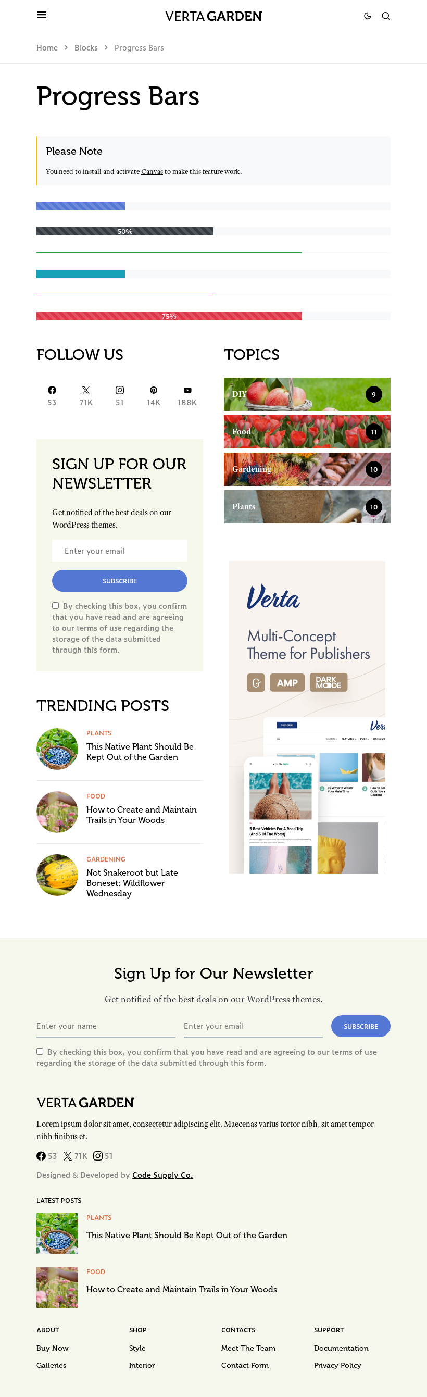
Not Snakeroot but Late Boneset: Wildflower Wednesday (132, 883)
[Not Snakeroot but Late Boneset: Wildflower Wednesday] (57, 874)
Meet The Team (248, 1348)
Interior (142, 1365)
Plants (98, 733)
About (47, 1329)
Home (47, 47)
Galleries (51, 1365)
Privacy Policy (337, 1365)
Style (137, 1348)
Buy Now (52, 1348)
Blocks (86, 47)
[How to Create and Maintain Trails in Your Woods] (57, 811)
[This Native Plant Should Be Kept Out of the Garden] (57, 748)
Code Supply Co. (162, 1174)
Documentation (341, 1348)
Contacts (238, 1329)
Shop (138, 1329)
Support (329, 1329)
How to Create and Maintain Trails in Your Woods (141, 815)
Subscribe (120, 580)
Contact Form (245, 1365)
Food (95, 796)
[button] (41, 15)
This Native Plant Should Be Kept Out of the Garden (140, 752)
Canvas (152, 171)
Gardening (105, 859)
